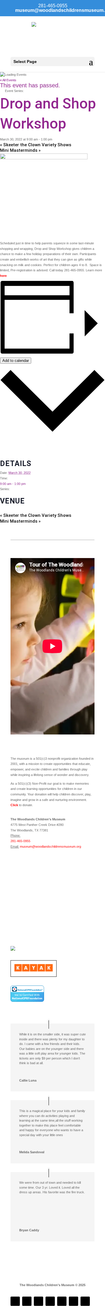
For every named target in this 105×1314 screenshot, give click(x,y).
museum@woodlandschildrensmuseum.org (50, 846)
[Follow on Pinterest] (85, 1301)
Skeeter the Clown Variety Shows (35, 144)
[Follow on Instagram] (27, 1301)
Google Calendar (12, 441)
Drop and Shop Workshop (23, 494)
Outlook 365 (8, 452)
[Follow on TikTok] (50, 1301)
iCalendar (6, 446)
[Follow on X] (73, 1301)
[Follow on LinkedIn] (38, 1301)
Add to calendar (15, 360)
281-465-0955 (20, 841)
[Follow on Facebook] (15, 1301)
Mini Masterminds (20, 150)
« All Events (8, 80)
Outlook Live (9, 457)
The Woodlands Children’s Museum (25, 510)
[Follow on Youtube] (61, 1301)
